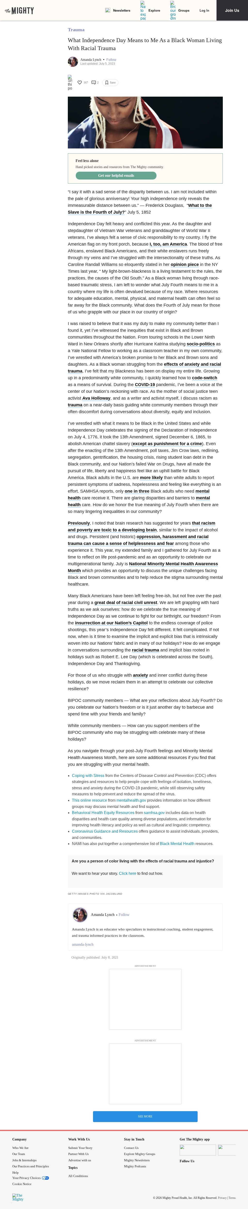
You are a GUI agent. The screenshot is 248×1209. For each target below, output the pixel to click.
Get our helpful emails (116, 175)
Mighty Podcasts (135, 1166)
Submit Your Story (80, 1148)
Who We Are (20, 1148)
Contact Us (131, 1148)
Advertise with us (79, 1160)
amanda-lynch (82, 944)
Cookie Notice (21, 1184)
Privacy (222, 1198)
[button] (111, 60)
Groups (183, 10)
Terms (232, 1198)
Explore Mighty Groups (139, 1154)
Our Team (18, 1154)
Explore (154, 10)
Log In (204, 10)
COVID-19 (145, 384)
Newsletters (121, 10)
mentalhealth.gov (131, 800)
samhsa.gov (154, 813)
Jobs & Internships (24, 1160)
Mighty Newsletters (137, 1160)
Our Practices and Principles (30, 1166)
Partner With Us (78, 1154)
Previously (79, 523)
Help (15, 1172)
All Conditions (78, 1176)
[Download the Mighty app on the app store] (198, 1150)
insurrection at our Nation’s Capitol (111, 622)
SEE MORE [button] (145, 1116)
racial (145, 650)
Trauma (76, 29)
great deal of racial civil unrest (125, 602)
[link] (19, 10)
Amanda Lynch (91, 60)
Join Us (232, 10)
